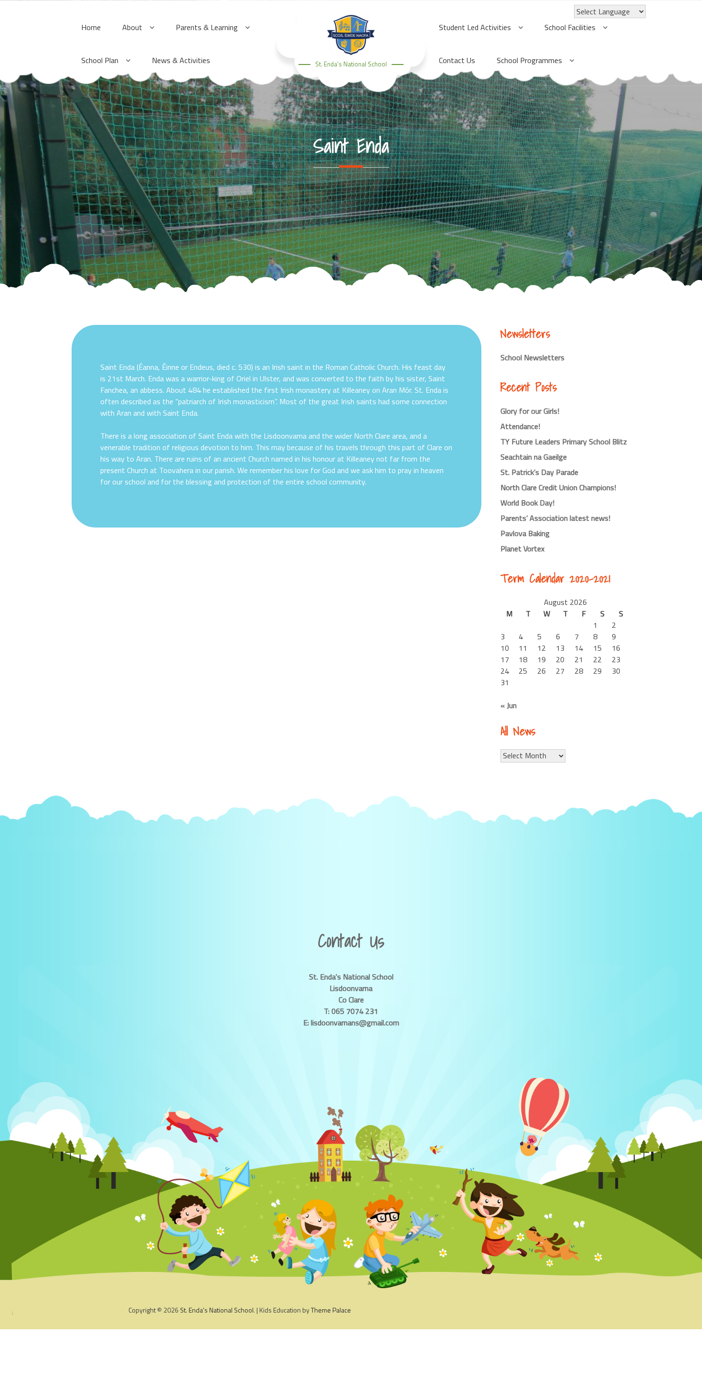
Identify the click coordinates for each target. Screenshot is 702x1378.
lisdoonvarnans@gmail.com (355, 1022)
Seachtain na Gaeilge (533, 457)
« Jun (508, 705)
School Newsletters (532, 357)
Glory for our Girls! (529, 411)
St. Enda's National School (351, 64)
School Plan (99, 60)
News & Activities (181, 60)
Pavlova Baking (525, 533)
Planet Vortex (522, 548)
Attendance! (520, 426)
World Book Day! (527, 502)
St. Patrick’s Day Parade (539, 472)
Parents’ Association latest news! (555, 518)
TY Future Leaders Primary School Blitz (563, 441)
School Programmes (529, 60)
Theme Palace (331, 1310)
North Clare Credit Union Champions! (558, 487)
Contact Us (457, 60)
